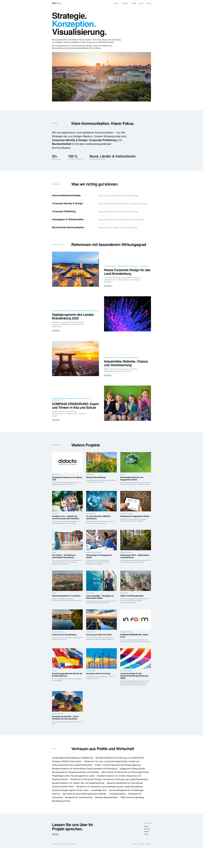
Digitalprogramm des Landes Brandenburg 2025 (73, 316)
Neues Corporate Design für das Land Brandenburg (127, 272)
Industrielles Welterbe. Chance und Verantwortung (126, 363)
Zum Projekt (107, 286)
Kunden (141, 3)
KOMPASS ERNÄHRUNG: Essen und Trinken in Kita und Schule (75, 405)
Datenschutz (142, 844)
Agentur (116, 3)
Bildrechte (148, 844)
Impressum (134, 844)
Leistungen (125, 3)
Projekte (133, 3)
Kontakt (149, 3)
